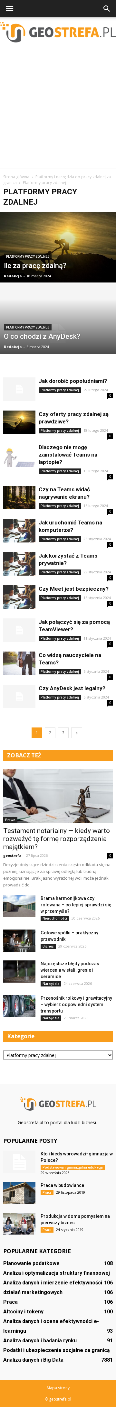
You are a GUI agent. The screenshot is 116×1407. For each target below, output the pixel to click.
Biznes (48, 946)
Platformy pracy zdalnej (27, 256)
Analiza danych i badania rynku (40, 1341)
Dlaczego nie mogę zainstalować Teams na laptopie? (68, 454)
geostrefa (12, 855)
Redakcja (13, 275)
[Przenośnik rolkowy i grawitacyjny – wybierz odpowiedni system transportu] (19, 1006)
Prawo (10, 820)
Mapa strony (58, 1388)
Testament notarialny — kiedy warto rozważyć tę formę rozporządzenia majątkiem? (56, 839)
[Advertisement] (58, 107)
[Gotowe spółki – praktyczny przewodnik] (19, 941)
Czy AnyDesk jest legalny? (72, 688)
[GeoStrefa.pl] (58, 32)
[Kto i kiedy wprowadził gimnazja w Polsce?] (19, 1162)
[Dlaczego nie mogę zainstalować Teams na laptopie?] (19, 455)
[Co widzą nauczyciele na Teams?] (19, 663)
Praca (47, 1192)
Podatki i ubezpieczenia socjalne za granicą (56, 1350)
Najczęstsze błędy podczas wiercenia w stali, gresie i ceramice (70, 970)
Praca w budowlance (62, 1185)
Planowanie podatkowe (31, 1263)
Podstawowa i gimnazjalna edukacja (73, 1167)
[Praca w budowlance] (19, 1193)
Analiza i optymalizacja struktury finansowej (56, 1273)
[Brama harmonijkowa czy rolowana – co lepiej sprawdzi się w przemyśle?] (19, 906)
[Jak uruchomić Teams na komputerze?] (19, 530)
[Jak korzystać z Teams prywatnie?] (19, 564)
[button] (107, 8)
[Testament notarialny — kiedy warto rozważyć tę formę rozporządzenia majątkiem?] (58, 796)
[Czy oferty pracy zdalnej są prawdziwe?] (19, 422)
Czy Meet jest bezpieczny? (74, 589)
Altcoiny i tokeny (23, 1312)
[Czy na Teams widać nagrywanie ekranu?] (19, 497)
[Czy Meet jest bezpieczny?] (19, 597)
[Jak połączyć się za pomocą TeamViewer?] (19, 630)
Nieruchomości (55, 918)
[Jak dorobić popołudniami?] (19, 389)
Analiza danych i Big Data (33, 1360)
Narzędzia (51, 983)
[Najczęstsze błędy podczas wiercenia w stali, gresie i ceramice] (19, 971)
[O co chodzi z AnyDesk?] (58, 333)
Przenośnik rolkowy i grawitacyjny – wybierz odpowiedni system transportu (76, 1004)
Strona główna (16, 177)
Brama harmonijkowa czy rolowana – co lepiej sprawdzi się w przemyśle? (76, 905)
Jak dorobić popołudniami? (73, 381)
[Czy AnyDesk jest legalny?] (19, 696)
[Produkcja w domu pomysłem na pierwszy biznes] (19, 1224)
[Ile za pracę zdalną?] (58, 254)
